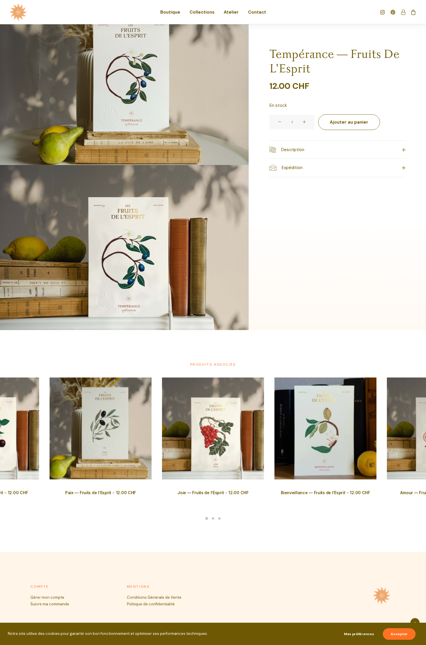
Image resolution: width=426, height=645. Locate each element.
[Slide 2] (213, 518)
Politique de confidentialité (151, 604)
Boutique (170, 12)
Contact (257, 12)
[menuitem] (170, 12)
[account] (403, 12)
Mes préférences (359, 634)
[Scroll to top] (415, 622)
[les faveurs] (18, 12)
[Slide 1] (206, 518)
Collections (202, 12)
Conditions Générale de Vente (154, 597)
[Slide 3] (219, 518)
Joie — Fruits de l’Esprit (212, 492)
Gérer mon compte (47, 597)
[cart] (412, 12)
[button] (383, 12)
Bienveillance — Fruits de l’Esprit (325, 492)
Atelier (231, 12)
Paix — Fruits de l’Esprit (100, 492)
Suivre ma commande (49, 604)
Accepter (399, 634)
